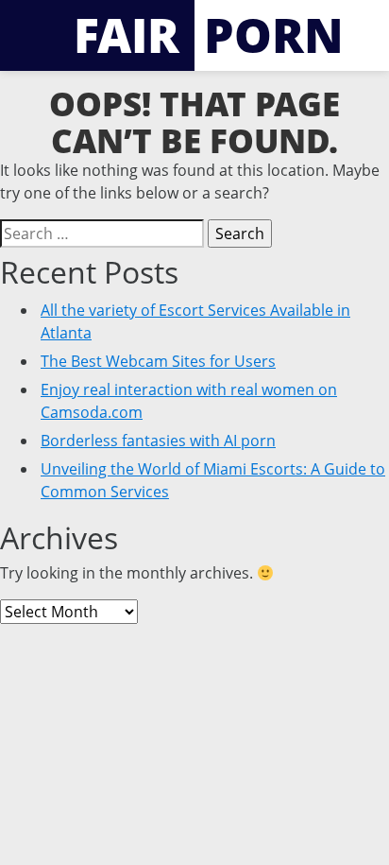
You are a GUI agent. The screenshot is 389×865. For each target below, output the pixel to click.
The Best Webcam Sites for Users (158, 361)
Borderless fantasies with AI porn (158, 440)
